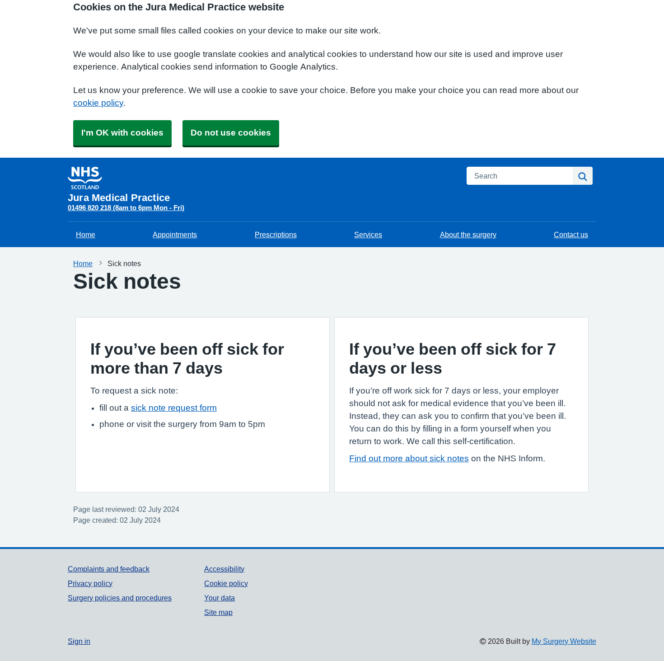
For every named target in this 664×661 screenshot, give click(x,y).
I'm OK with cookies (122, 132)
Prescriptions (276, 234)
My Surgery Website (564, 641)
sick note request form (174, 407)
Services (368, 234)
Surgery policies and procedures (120, 597)
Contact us (571, 234)
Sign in (79, 641)
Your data (219, 597)
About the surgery (468, 234)
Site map (218, 612)
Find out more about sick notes (409, 458)
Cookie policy (226, 583)
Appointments (175, 234)
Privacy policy (90, 583)
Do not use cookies (231, 132)
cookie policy (98, 102)
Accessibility (224, 568)
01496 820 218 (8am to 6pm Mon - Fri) (126, 207)
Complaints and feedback (109, 568)
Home (85, 234)
